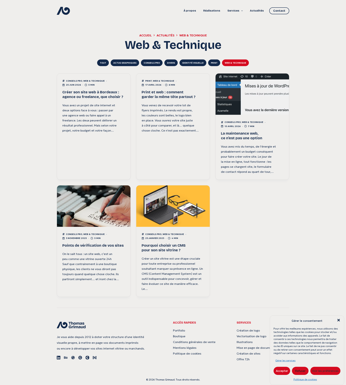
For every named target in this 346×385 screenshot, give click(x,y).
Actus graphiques (124, 62)
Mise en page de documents (256, 348)
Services (233, 10)
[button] (338, 320)
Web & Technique (235, 62)
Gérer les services (285, 360)
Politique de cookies (305, 379)
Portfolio (179, 330)
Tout (103, 62)
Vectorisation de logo (251, 336)
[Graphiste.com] (80, 357)
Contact (279, 10)
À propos (190, 10)
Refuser (300, 371)
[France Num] (94, 357)
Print (214, 62)
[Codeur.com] (87, 357)
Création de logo (248, 330)
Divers (171, 62)
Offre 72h (243, 359)
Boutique (179, 336)
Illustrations (245, 342)
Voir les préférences (325, 371)
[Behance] (66, 357)
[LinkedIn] (58, 357)
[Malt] (73, 357)
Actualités (257, 10)
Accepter (282, 371)
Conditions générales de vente (194, 342)
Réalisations (211, 10)
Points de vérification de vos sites (93, 245)
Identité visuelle (193, 62)
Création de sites (248, 353)
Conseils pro (152, 62)
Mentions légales (184, 348)
